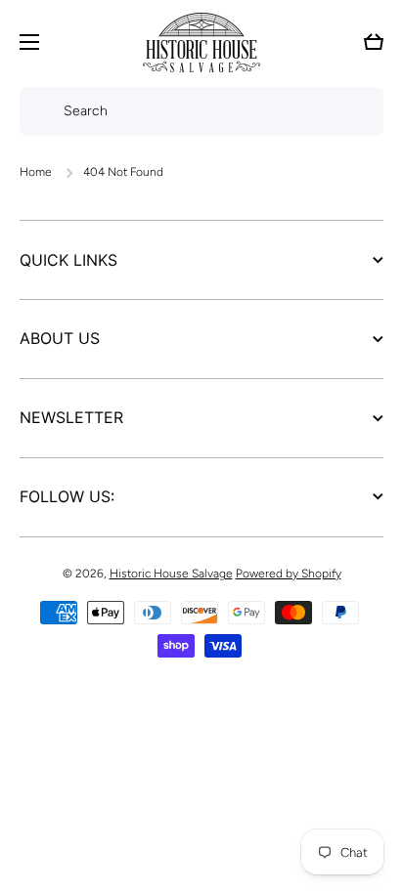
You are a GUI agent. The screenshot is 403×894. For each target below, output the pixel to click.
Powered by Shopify (288, 573)
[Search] (37, 111)
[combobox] (201, 111)
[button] (373, 42)
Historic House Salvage (171, 573)
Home (36, 172)
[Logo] (201, 42)
